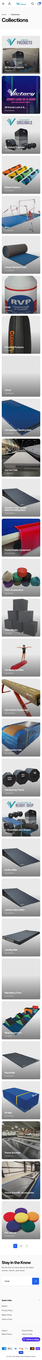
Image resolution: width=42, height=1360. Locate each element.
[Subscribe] (35, 1281)
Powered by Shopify (30, 1356)
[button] (3, 3)
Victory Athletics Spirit (18, 1356)
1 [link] (15, 1246)
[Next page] (27, 1246)
